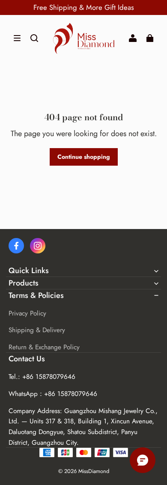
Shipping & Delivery (37, 330)
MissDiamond (93, 471)
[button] (17, 38)
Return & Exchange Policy (44, 347)
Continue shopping (83, 156)
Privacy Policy (27, 313)
